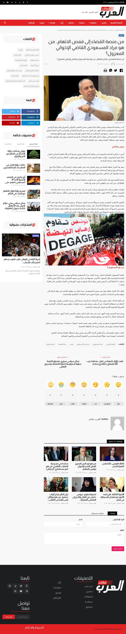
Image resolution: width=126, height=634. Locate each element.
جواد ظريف (17, 55)
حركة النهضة (62, 344)
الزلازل (20, 50)
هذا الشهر (20, 144)
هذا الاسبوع (34, 144)
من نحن (89, 586)
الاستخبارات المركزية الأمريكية (15, 81)
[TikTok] (20, 2)
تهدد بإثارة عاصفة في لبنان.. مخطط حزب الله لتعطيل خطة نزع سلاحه (105, 362)
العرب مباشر (120, 469)
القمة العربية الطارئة (32, 50)
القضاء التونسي (110, 344)
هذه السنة (8, 144)
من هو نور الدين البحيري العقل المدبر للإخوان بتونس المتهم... (85, 466)
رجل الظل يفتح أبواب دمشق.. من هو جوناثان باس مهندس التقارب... (58, 497)
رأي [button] (62, 23)
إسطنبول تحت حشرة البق (30, 76)
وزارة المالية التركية (21, 60)
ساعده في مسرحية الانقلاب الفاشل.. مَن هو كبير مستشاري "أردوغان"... (56, 466)
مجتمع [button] (71, 23)
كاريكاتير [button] (31, 23)
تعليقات (112, 513)
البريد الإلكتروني (118, 519)
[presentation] (6, 237)
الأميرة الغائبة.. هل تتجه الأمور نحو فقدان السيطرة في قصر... (112, 497)
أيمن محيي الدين (33, 81)
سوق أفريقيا (35, 65)
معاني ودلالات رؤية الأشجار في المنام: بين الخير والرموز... (15, 153)
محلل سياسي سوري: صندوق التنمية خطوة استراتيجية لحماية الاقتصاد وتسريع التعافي (63, 364)
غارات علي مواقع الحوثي (14, 71)
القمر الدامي (23, 65)
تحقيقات (88, 596)
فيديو (58, 592)
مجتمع (111, 30)
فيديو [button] (42, 23)
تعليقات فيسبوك (97, 513)
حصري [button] (104, 23)
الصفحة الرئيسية (116, 23)
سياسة (89, 601)
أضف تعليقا (118, 549)
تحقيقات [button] (93, 23)
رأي (59, 582)
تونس (71, 344)
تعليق (122, 530)
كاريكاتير (57, 597)
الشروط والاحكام (34, 628)
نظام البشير (15, 76)
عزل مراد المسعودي (83, 344)
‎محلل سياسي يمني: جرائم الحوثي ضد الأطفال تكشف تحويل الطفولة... (14, 206)
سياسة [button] (82, 23)
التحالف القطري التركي (32, 71)
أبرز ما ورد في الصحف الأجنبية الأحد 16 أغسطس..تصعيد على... (14, 180)
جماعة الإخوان (50, 344)
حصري (89, 591)
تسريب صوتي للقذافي (32, 55)
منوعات (57, 587)
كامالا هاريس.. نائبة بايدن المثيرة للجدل (113, 465)
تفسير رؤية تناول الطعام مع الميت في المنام (14, 192)
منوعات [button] (52, 23)
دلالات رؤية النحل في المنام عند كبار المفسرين (14, 166)
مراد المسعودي (97, 344)
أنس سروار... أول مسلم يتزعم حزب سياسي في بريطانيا (21, 261)
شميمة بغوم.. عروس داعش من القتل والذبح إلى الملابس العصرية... (84, 497)
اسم (80, 519)
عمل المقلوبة (34, 60)
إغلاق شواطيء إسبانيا (31, 86)
